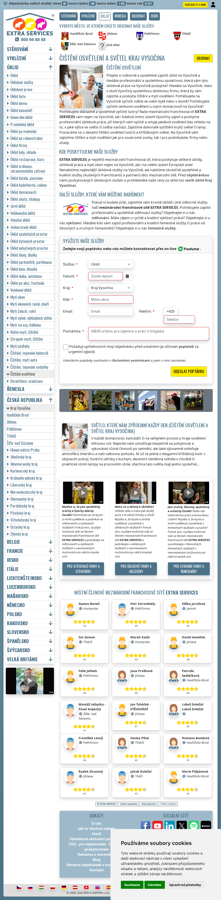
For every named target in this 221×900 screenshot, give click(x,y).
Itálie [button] (13, 569)
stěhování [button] (17, 49)
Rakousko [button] (17, 623)
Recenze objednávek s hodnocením (96, 864)
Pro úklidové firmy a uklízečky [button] (136, 569)
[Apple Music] (206, 826)
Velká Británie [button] (22, 659)
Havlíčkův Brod (18, 415)
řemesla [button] (15, 389)
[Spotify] (194, 826)
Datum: (69, 276)
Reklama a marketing (96, 854)
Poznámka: (72, 331)
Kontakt (96, 870)
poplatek (186, 346)
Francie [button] (15, 550)
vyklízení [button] (16, 58)
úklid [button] (13, 67)
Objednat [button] (203, 58)
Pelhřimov (14, 429)
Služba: (69, 264)
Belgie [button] (13, 541)
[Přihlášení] (214, 5)
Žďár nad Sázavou (20, 443)
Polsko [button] (14, 614)
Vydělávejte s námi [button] (195, 4)
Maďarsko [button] (17, 596)
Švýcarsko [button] (18, 650)
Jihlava (11, 422)
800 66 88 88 (33, 39)
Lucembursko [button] (21, 587)
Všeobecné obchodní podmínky (96, 839)
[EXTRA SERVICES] (30, 24)
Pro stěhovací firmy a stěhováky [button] (83, 569)
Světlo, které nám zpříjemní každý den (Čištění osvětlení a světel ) (149, 427)
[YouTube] (157, 826)
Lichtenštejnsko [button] (24, 578)
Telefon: (145, 311)
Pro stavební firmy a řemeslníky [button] (189, 569)
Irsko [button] (13, 560)
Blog (96, 859)
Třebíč (11, 436)
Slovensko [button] (18, 632)
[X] (182, 826)
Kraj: (66, 287)
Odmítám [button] (154, 885)
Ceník (96, 833)
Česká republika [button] (24, 400)
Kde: (66, 299)
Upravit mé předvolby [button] (185, 885)
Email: (68, 311)
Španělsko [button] (18, 641)
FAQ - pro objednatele (87, 844)
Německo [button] (16, 605)
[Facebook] (145, 826)
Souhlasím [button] (132, 885)
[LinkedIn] (169, 826)
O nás (96, 823)
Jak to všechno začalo (96, 828)
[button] (68, 16)
